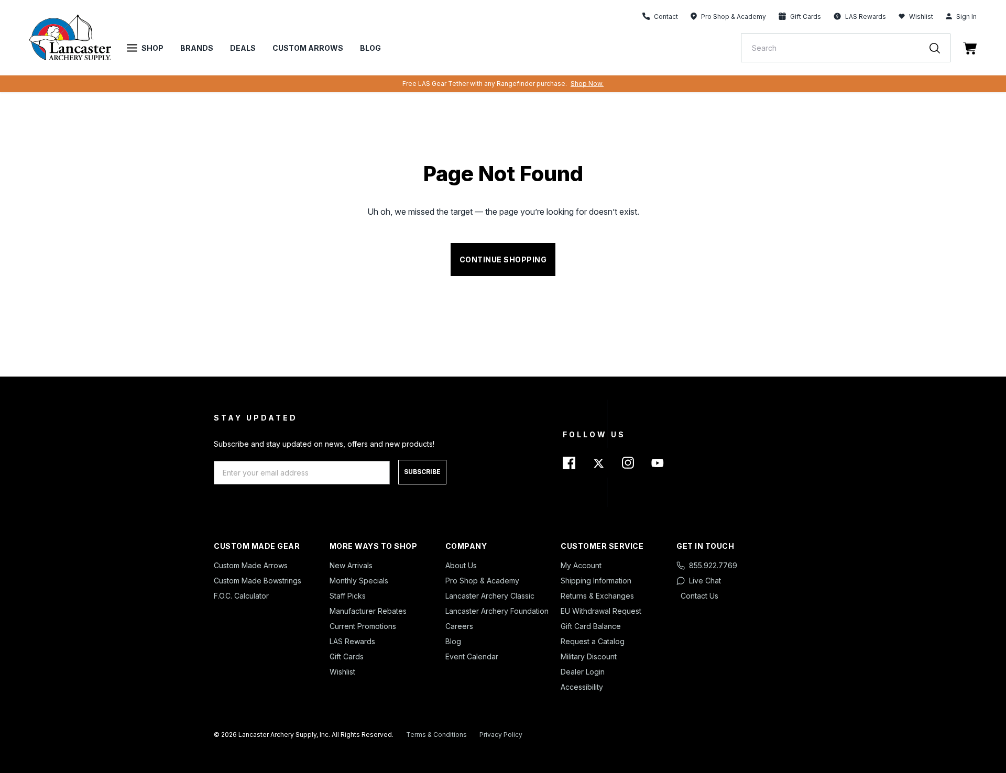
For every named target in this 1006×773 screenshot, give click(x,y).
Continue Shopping (503, 259)
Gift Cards (347, 656)
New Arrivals (351, 565)
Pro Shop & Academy (482, 580)
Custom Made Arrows (251, 565)
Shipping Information (596, 580)
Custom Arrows (307, 47)
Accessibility (582, 686)
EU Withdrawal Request (601, 610)
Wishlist (921, 16)
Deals (243, 47)
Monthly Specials (359, 580)
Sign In (966, 16)
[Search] (940, 48)
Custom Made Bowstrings (257, 580)
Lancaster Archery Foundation (497, 610)
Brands (196, 47)
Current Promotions (363, 626)
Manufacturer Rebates (368, 610)
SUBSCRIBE (422, 472)
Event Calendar (471, 656)
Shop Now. (587, 83)
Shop (152, 47)
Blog (370, 47)
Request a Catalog (593, 641)
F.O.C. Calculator (241, 595)
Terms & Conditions (436, 734)
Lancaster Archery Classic (489, 595)
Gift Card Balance (591, 626)
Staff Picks (348, 595)
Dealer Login (583, 671)
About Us (461, 565)
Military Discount (589, 656)
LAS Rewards (352, 641)
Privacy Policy (500, 734)
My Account (581, 565)
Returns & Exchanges (597, 595)
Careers (459, 626)
